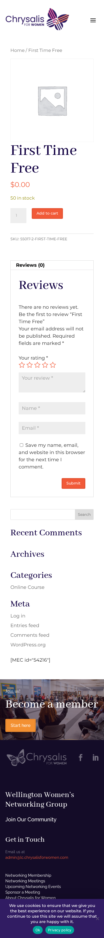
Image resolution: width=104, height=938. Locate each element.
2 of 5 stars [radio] (29, 365)
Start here (20, 725)
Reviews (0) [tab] (30, 265)
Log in (17, 616)
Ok (37, 930)
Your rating (33, 358)
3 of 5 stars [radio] (37, 365)
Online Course (27, 587)
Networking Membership (28, 875)
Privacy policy (59, 930)
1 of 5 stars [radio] (22, 365)
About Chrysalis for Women (30, 897)
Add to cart (47, 213)
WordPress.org (28, 645)
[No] (97, 918)
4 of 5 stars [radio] (45, 365)
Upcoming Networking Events (33, 886)
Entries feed (24, 625)
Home (17, 50)
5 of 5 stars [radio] (53, 365)
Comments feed (29, 635)
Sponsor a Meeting (22, 892)
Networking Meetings (25, 881)
